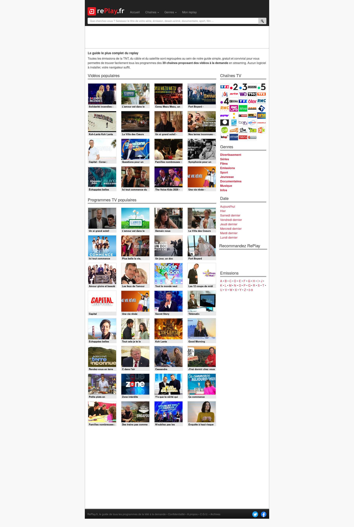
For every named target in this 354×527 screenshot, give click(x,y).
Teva (243, 108)
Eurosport (252, 122)
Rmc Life (233, 108)
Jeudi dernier (228, 224)
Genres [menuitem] (169, 12)
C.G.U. (204, 514)
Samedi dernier (230, 215)
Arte (233, 94)
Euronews (224, 122)
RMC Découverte (261, 101)
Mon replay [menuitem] (189, 12)
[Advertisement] (177, 37)
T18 (261, 108)
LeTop (224, 137)
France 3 (243, 86)
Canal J (233, 129)
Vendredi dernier (231, 220)
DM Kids (261, 129)
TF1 (224, 86)
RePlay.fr (92, 514)
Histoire (252, 137)
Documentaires (231, 181)
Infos (223, 190)
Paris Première (252, 108)
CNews (243, 115)
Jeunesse (227, 177)
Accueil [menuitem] (135, 12)
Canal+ (252, 86)
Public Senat (243, 137)
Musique (226, 185)
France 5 (261, 86)
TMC (252, 94)
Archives (215, 514)
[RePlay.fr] (107, 10)
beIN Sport (243, 122)
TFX (261, 94)
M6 (224, 94)
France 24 (233, 122)
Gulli (224, 129)
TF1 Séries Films (243, 101)
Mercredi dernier (231, 228)
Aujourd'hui (227, 206)
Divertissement (230, 154)
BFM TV (252, 115)
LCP (233, 137)
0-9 (251, 290)
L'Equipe (261, 122)
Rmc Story (224, 108)
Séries (224, 159)
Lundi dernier (228, 237)
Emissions (227, 168)
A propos (192, 514)
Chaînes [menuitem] (151, 12)
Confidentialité (176, 514)
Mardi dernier (228, 233)
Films (224, 163)
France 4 (224, 101)
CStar (233, 101)
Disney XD (252, 129)
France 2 (233, 86)
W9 (243, 94)
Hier (223, 211)
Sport (224, 172)
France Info (233, 115)
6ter (252, 101)
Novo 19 (224, 115)
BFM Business (261, 115)
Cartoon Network (243, 129)
